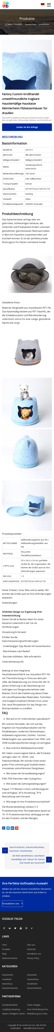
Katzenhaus (7, 983)
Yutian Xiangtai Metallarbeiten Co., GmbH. (39, 1005)
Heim (9, 24)
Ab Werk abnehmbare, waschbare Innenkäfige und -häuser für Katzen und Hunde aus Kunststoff (28, 859)
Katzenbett (32, 974)
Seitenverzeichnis (9, 958)
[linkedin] (10, 928)
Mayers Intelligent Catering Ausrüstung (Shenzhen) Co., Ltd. (14, 1014)
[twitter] (15, 928)
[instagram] (26, 928)
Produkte (18, 24)
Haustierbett (7, 974)
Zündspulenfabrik (9, 1005)
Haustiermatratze (10, 988)
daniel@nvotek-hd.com (33, 1028)
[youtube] (21, 928)
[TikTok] (32, 928)
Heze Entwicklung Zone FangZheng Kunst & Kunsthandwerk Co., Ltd (37, 1010)
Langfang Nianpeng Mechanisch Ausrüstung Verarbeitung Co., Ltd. (12, 1010)
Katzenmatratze (34, 988)
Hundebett (6, 979)
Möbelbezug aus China (37, 1013)
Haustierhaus (30, 24)
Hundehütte (32, 983)
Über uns (31, 944)
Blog (4, 953)
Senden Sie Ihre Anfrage (27, 127)
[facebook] (4, 928)
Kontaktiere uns (10, 903)
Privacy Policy (33, 958)
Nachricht (31, 949)
